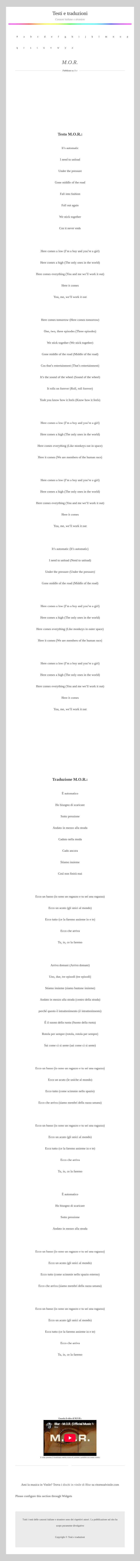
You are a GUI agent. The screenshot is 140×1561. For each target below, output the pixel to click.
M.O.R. (70, 62)
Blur (76, 70)
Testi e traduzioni (70, 13)
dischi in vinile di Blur (77, 1484)
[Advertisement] (70, 103)
